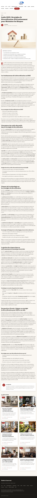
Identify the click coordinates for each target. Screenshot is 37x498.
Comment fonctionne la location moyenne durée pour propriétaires (8, 435)
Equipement (21, 6)
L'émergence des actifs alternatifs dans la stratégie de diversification (15, 54)
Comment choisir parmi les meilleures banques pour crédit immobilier (7, 460)
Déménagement (15, 6)
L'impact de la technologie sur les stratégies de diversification (13, 55)
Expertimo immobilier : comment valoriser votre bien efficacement (7, 410)
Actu (6, 6)
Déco (9, 6)
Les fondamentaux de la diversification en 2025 (11, 52)
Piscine (2, 8)
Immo (25, 6)
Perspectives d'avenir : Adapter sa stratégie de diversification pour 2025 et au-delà (17, 58)
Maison (32, 6)
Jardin (29, 6)
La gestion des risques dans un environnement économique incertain (15, 57)
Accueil (2, 6)
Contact (17, 8)
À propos (11, 8)
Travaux (7, 8)
